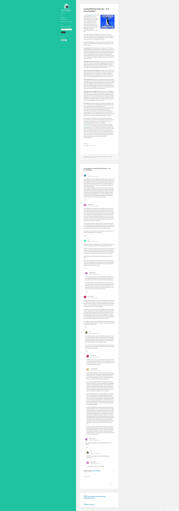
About (62, 15)
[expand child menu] (71, 15)
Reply (85, 199)
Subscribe (63, 32)
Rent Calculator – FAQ (64, 19)
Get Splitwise (63, 13)
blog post (93, 15)
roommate (89, 157)
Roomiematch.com (87, 125)
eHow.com (87, 133)
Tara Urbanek (96, 470)
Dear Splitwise (63, 17)
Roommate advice (104, 156)
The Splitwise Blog (66, 10)
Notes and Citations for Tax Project (66, 21)
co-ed (87, 157)
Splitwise (93, 157)
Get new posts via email (66, 26)
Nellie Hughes (95, 156)
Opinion (100, 156)
